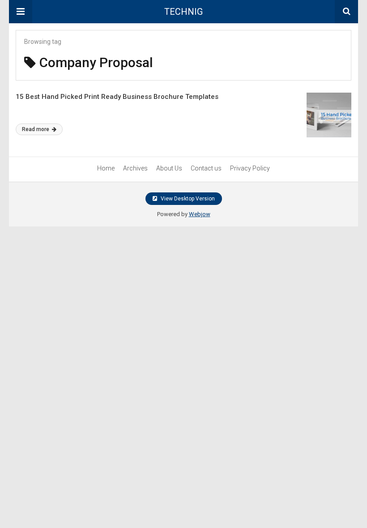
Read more (36, 129)
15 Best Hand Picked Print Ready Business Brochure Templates (117, 97)
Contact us (206, 168)
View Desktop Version (187, 199)
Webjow (199, 214)
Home (106, 168)
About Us (169, 168)
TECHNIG (183, 11)
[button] (20, 11)
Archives (135, 168)
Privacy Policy (250, 168)
